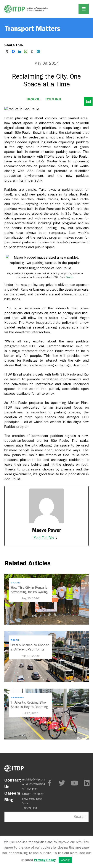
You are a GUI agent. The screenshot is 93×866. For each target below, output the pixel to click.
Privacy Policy (45, 860)
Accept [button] (65, 860)
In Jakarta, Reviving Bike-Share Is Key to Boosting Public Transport (29, 707)
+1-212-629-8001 (33, 784)
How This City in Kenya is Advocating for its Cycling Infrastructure (29, 592)
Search (79, 816)
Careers (12, 793)
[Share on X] (7, 51)
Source (69, 277)
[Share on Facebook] (13, 51)
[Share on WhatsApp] (25, 51)
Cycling (53, 99)
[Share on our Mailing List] (38, 51)
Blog (8, 799)
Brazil (33, 99)
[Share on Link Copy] (32, 51)
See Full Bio (44, 538)
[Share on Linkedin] (19, 51)
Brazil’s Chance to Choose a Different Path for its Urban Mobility (30, 649)
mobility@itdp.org (33, 779)
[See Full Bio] (56, 538)
